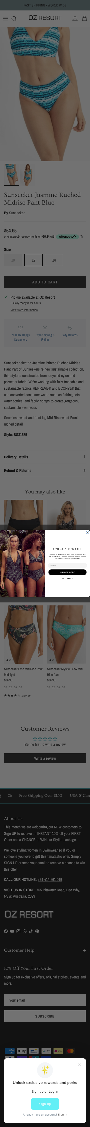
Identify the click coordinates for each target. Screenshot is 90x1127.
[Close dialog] (87, 532)
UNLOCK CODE (67, 572)
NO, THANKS (67, 578)
